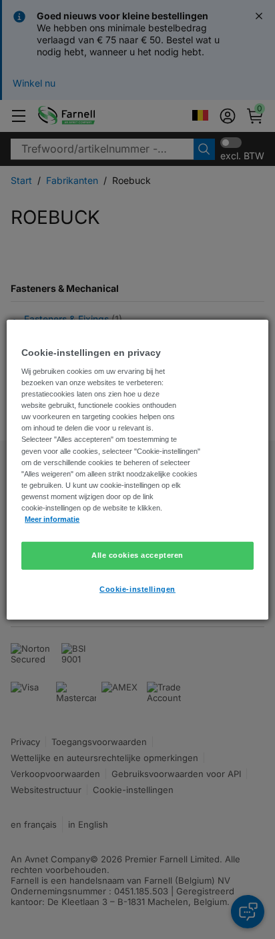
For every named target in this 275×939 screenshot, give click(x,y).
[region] (137, 469)
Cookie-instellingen (137, 589)
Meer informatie (52, 519)
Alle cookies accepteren (137, 555)
